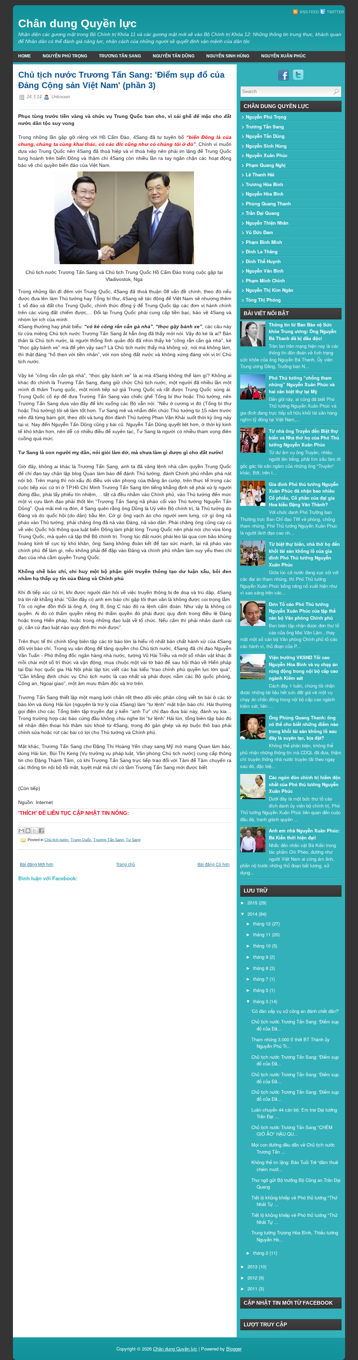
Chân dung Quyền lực (77, 23)
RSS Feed (309, 12)
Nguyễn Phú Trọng (65, 56)
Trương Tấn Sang (120, 56)
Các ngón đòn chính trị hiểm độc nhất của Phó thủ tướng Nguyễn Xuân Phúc (305, 784)
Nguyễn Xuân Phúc (283, 56)
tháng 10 (262, 945)
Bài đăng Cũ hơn (214, 864)
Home (24, 56)
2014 (253, 913)
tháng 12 (262, 923)
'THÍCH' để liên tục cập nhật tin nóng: (73, 813)
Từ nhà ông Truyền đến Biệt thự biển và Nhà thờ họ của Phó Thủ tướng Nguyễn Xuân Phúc (304, 438)
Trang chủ (125, 864)
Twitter (335, 12)
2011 (253, 1288)
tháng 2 (261, 1252)
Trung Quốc (81, 839)
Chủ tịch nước (56, 839)
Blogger (234, 1348)
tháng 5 (261, 990)
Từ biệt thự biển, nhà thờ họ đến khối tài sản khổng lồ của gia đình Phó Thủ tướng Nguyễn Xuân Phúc (304, 554)
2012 (253, 1277)
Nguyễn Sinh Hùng (227, 56)
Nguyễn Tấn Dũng (173, 56)
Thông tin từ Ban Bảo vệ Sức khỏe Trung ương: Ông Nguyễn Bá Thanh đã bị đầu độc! (302, 331)
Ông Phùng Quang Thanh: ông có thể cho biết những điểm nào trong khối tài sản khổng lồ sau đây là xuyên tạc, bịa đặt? (303, 727)
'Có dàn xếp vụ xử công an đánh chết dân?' (295, 1011)
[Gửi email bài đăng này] (21, 830)
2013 (253, 1266)
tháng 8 (261, 968)
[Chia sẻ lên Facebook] (41, 830)
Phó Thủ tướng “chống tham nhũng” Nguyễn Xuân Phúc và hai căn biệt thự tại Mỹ (302, 384)
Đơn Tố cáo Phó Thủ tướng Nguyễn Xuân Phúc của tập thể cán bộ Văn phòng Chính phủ (302, 611)
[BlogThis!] (27, 830)
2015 (253, 902)
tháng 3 (261, 1001)
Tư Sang (133, 839)
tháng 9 (261, 956)
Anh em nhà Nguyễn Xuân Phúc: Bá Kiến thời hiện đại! (304, 834)
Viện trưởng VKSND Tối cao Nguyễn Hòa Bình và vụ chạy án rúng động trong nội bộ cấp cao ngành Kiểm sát (303, 667)
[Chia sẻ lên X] (34, 830)
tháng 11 (262, 934)
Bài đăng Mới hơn (36, 864)
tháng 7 (261, 978)
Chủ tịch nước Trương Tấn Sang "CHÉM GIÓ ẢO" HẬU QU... (291, 1130)
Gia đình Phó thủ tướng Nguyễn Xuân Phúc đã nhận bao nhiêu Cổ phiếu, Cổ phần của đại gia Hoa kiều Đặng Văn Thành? (303, 494)
